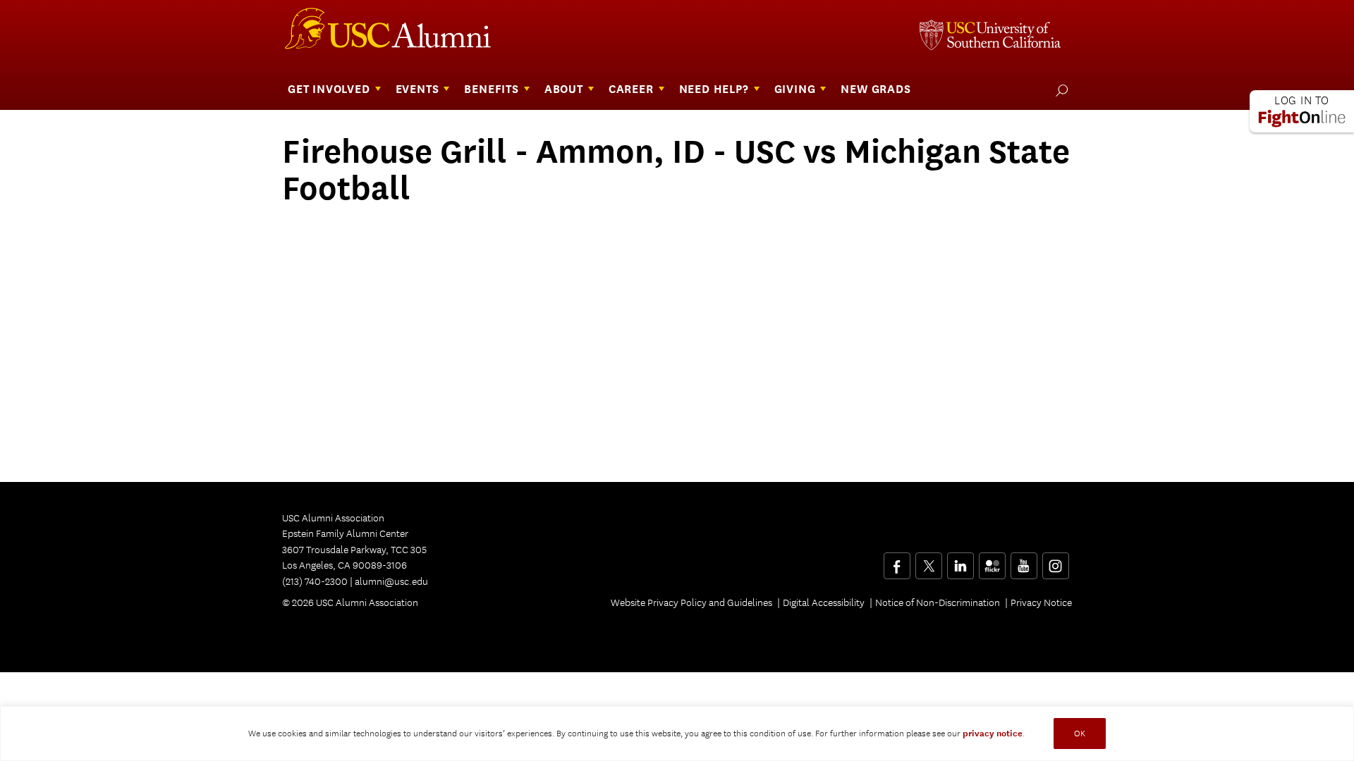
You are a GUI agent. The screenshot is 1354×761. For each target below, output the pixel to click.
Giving (795, 89)
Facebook (897, 561)
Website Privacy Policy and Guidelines (691, 602)
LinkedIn (960, 561)
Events (417, 89)
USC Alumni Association (396, 34)
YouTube (1024, 561)
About (563, 89)
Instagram (1055, 561)
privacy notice (993, 733)
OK (1079, 733)
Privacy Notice (1041, 602)
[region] (677, 733)
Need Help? (714, 89)
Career (631, 89)
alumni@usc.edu (391, 581)
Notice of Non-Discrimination (937, 602)
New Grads (875, 89)
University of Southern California (990, 37)
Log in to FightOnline (1302, 111)
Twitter (928, 561)
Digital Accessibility (824, 602)
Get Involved (329, 89)
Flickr (993, 561)
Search (1059, 90)
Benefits (491, 89)
